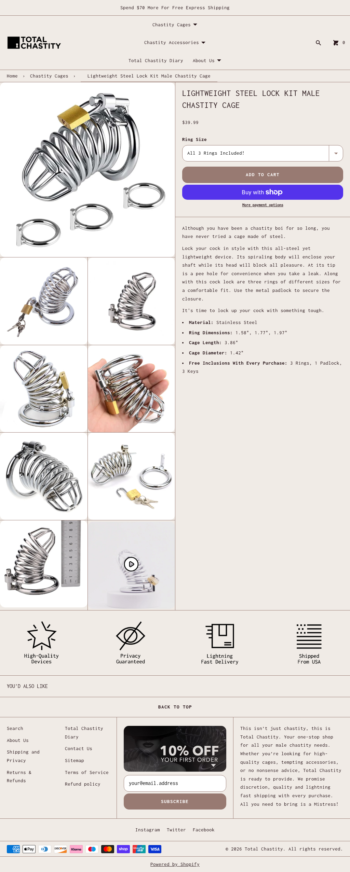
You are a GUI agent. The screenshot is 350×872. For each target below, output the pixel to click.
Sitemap (74, 760)
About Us (18, 740)
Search (15, 728)
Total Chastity (264, 849)
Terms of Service (87, 772)
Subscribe (175, 801)
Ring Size (194, 139)
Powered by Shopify (175, 864)
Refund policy (82, 784)
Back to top (175, 706)
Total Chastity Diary (156, 60)
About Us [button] (204, 60)
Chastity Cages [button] (171, 24)
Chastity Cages (49, 76)
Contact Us (78, 748)
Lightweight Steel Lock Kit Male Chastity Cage (149, 76)
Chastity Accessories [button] (171, 42)
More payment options (262, 204)
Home (12, 76)
